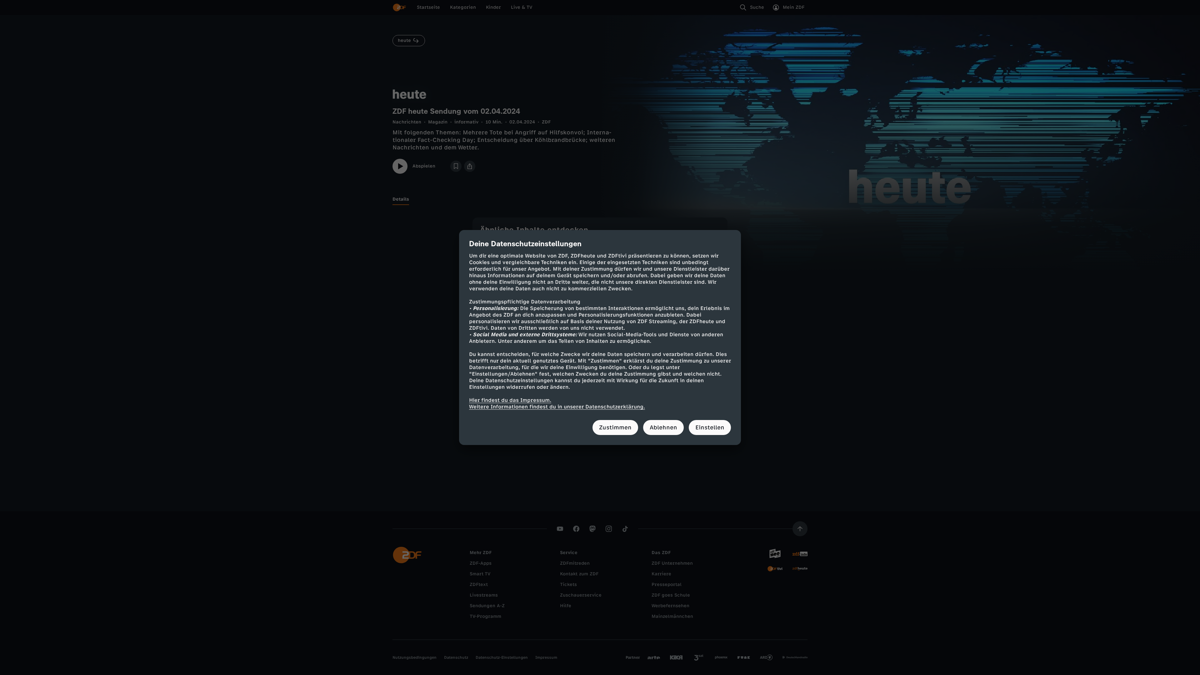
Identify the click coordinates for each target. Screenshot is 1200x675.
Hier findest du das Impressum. (510, 400)
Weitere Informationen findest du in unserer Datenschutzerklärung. (557, 407)
